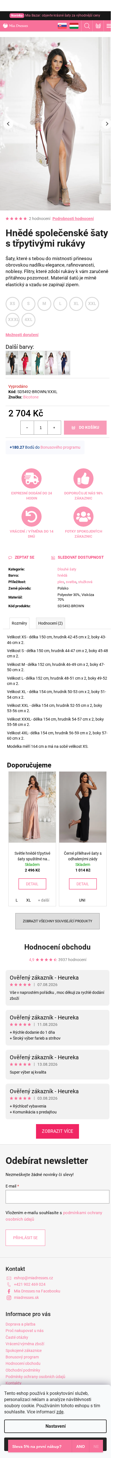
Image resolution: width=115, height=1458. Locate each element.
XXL (92, 303)
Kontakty (13, 1383)
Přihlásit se (25, 1237)
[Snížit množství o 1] (27, 427)
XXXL (13, 319)
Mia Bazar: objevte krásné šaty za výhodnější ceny (55, 15)
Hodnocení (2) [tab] (50, 623)
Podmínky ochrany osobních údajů (35, 1376)
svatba (71, 582)
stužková (85, 582)
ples (61, 582)
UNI (82, 900)
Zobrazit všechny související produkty (57, 921)
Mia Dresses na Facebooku (37, 1291)
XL (76, 303)
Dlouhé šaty (67, 569)
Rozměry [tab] (19, 623)
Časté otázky (17, 1337)
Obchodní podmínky (23, 1370)
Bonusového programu (60, 447)
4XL (28, 319)
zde (59, 1412)
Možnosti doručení (22, 335)
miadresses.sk (26, 1297)
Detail (32, 884)
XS (12, 303)
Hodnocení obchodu (57, 947)
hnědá (62, 575)
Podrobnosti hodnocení (73, 218)
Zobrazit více (57, 1131)
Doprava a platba (20, 1324)
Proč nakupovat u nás (25, 1330)
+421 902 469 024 (29, 1284)
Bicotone (31, 397)
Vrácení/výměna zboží (25, 1344)
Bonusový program (22, 1357)
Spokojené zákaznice (24, 1350)
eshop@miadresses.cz (33, 1278)
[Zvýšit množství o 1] (54, 427)
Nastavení (55, 1426)
